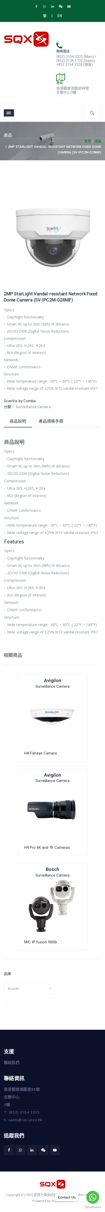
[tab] (18, 422)
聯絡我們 (11, 1062)
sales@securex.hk (25, 1119)
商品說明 (18, 421)
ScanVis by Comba (20, 401)
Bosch (52, 869)
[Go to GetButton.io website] (93, 1206)
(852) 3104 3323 (24, 1112)
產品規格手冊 (51, 421)
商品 (98, 141)
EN (60, 16)
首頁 (87, 141)
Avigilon (52, 680)
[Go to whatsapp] (92, 1197)
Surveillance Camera (33, 407)
